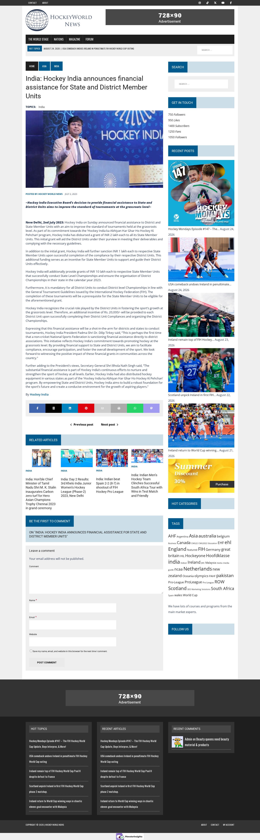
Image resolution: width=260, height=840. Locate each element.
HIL (182, 556)
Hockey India (39, 394)
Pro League (208, 582)
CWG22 (194, 543)
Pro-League (176, 582)
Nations (58, 39)
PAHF (212, 576)
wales (178, 595)
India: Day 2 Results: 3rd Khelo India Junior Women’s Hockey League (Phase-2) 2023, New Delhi (76, 487)
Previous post (83, 424)
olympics (201, 575)
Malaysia (210, 562)
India (29, 470)
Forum (89, 39)
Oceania (188, 576)
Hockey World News (50, 194)
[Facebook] (230, 2)
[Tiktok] (207, 2)
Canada (183, 542)
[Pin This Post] (86, 408)
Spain (171, 595)
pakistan (225, 575)
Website (33, 634)
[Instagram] (199, 2)
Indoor (184, 562)
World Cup (190, 595)
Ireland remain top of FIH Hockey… (191, 340)
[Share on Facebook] (37, 408)
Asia (44, 66)
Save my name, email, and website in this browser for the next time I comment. (70, 651)
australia (207, 536)
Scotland (177, 588)
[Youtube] (223, 2)
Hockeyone (195, 555)
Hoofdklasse (218, 555)
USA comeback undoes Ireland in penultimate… (199, 284)
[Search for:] (201, 84)
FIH (201, 549)
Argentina (182, 536)
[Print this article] (119, 408)
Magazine (74, 39)
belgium (223, 536)
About (45, 2)
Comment (34, 566)
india (42, 107)
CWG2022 (202, 543)
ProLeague (193, 581)
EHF (221, 542)
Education (212, 543)
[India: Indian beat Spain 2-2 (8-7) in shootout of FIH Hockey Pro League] (112, 464)
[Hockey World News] (59, 20)
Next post (108, 424)
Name (32, 600)
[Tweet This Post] (53, 408)
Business (172, 543)
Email (32, 617)
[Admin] (177, 745)
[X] (215, 2)
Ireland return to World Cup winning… (193, 450)
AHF (172, 536)
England (177, 549)
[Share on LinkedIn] (70, 408)
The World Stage (38, 39)
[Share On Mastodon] (151, 408)
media (219, 563)
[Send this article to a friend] (102, 408)
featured (192, 549)
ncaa (178, 569)
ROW (219, 582)
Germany (213, 549)
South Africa (222, 588)
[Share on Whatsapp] (135, 408)
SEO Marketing (194, 589)
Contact (32, 2)
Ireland (194, 562)
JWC (203, 563)
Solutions (206, 589)
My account (228, 824)
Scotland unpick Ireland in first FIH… (192, 395)
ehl (228, 542)
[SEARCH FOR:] (215, 50)
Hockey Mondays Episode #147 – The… (194, 229)
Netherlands (197, 568)
